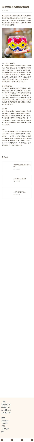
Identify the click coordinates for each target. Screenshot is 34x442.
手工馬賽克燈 (5, 429)
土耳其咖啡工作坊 (6, 413)
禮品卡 (3, 426)
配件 (2, 431)
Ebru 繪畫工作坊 (6, 410)
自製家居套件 (5, 420)
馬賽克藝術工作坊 (6, 404)
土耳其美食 (4, 423)
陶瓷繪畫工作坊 (5, 407)
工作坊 (3, 401)
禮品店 (3, 418)
